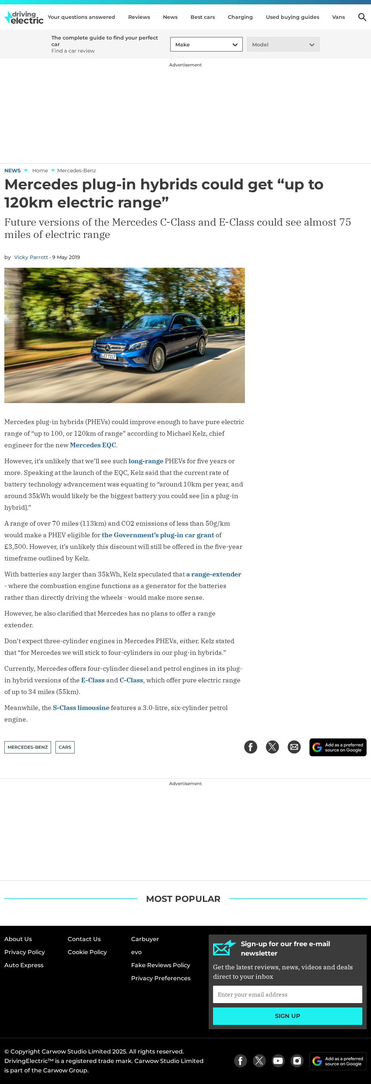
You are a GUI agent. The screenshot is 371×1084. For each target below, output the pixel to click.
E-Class (93, 680)
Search (362, 17)
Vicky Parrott (31, 257)
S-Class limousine (81, 707)
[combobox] (174, 45)
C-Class (131, 680)
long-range (146, 461)
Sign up (287, 1016)
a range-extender (213, 574)
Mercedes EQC (93, 445)
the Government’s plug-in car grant (158, 535)
